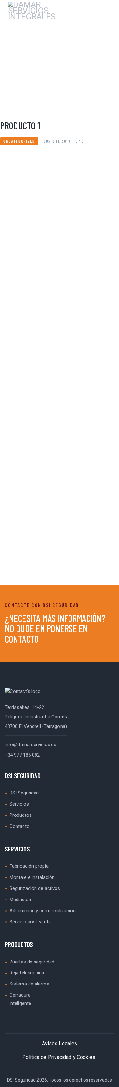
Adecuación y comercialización (43, 911)
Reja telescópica (27, 973)
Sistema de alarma (29, 984)
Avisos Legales (59, 1044)
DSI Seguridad (24, 793)
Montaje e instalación (32, 877)
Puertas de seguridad (32, 962)
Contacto (20, 826)
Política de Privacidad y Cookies (58, 1057)
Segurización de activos (35, 888)
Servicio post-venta (30, 922)
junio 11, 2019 (57, 141)
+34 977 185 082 (22, 755)
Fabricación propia (29, 866)
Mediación (20, 899)
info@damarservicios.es (30, 744)
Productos (21, 815)
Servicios (19, 804)
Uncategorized (19, 141)
